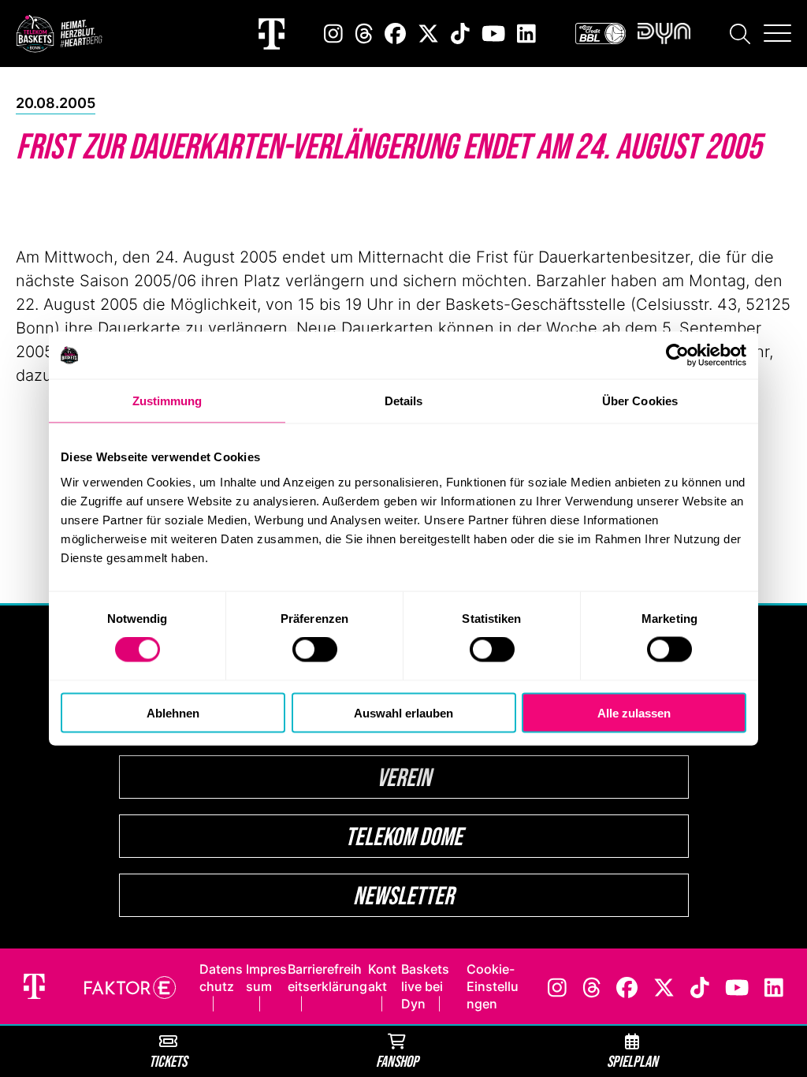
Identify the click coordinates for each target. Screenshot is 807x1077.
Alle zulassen (634, 712)
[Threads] (364, 33)
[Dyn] (664, 33)
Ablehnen (173, 712)
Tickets (168, 1061)
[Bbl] (600, 33)
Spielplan (632, 1061)
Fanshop (397, 1061)
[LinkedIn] (526, 33)
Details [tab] (404, 401)
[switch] (314, 649)
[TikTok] (460, 33)
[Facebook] (395, 33)
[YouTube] (493, 33)
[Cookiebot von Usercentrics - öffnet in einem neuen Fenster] (677, 355)
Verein (404, 777)
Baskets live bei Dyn (425, 986)
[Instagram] (333, 33)
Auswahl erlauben (403, 712)
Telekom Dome (404, 836)
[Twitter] (428, 33)
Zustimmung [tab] (167, 401)
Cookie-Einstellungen (493, 986)
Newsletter (403, 895)
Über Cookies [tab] (640, 401)
